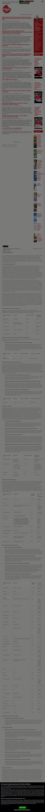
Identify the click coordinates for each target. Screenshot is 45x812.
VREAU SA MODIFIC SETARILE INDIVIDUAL (22, 809)
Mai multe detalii (7, 788)
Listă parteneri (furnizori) (5, 804)
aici (12, 793)
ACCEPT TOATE (22, 807)
